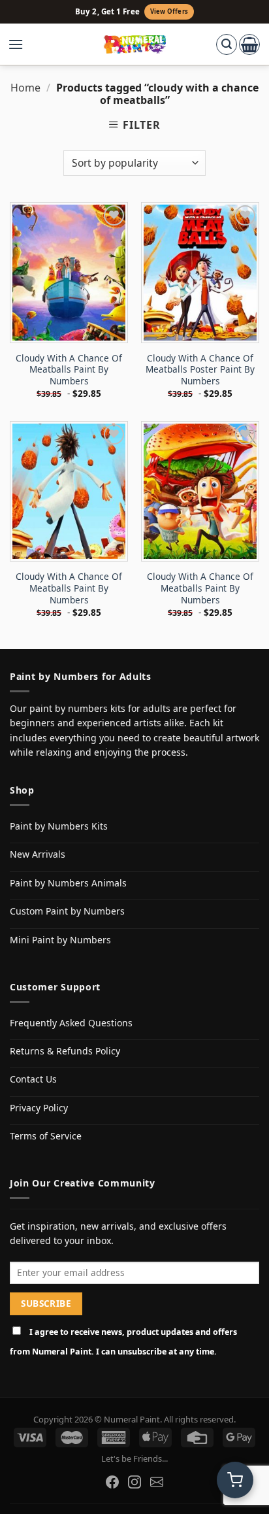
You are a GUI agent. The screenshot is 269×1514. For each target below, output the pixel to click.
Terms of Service (46, 1136)
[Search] (226, 44)
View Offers (169, 11)
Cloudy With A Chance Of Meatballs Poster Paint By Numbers (200, 369)
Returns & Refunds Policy (65, 1051)
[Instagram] (134, 1482)
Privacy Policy (39, 1108)
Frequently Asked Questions (71, 1023)
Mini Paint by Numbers (60, 940)
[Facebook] (112, 1482)
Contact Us (33, 1079)
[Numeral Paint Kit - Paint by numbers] (135, 44)
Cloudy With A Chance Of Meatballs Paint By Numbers (69, 369)
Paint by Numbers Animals (68, 883)
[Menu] (22, 44)
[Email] (156, 1482)
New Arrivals (37, 854)
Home (25, 87)
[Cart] (249, 44)
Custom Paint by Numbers (67, 911)
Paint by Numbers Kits (59, 826)
